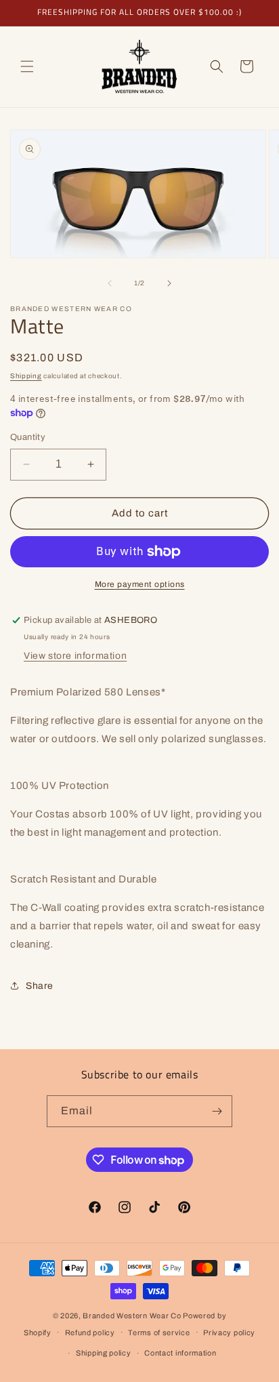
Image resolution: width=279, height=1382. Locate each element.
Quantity (27, 437)
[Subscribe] (217, 1111)
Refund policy (90, 1332)
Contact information (180, 1353)
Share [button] (39, 986)
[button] (27, 66)
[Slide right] (169, 283)
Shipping (26, 376)
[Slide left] (110, 283)
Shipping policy (103, 1353)
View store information (75, 656)
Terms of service (159, 1332)
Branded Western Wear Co (132, 1316)
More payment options (140, 584)
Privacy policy (229, 1332)
